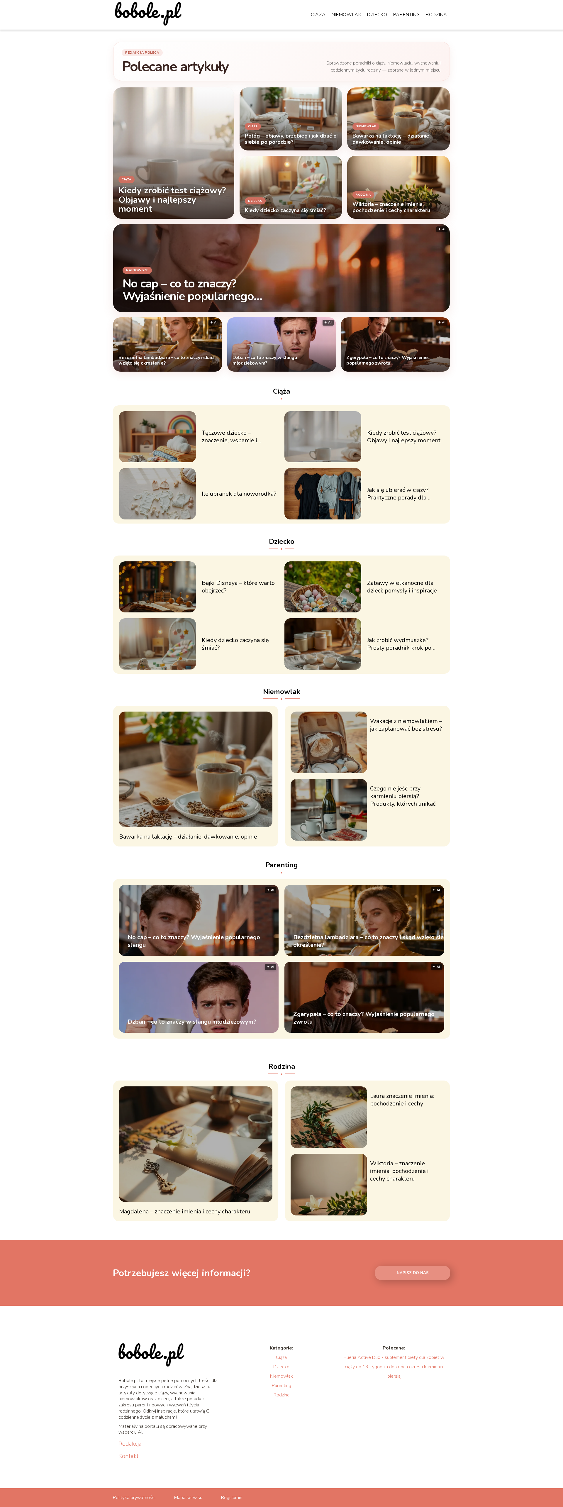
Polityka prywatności (134, 1497)
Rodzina (436, 14)
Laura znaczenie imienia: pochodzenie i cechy (402, 1100)
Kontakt (128, 1456)
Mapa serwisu (188, 1497)
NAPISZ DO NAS (413, 1273)
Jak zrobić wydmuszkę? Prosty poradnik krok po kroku (399, 644)
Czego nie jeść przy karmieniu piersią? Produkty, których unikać (402, 796)
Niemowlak (346, 14)
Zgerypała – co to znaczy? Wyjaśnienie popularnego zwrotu (387, 360)
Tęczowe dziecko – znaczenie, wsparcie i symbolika (229, 436)
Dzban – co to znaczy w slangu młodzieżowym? (265, 360)
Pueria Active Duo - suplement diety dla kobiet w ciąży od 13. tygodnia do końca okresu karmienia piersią (394, 1366)
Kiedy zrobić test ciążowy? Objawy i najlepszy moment (403, 436)
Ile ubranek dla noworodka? (239, 494)
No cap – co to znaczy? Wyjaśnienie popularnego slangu (188, 289)
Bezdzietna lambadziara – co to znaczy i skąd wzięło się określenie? (165, 360)
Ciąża (318, 14)
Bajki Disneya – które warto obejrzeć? (238, 587)
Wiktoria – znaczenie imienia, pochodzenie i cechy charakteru (399, 1171)
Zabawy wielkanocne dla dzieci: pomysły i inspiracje (402, 587)
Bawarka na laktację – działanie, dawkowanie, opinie (188, 837)
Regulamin (231, 1497)
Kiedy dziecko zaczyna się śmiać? (235, 644)
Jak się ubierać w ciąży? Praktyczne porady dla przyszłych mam (397, 494)
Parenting (406, 14)
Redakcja (130, 1444)
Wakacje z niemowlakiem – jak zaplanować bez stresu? (406, 725)
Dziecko (377, 14)
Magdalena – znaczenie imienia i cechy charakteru (184, 1211)
